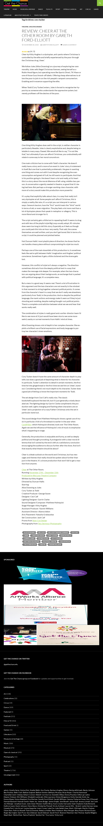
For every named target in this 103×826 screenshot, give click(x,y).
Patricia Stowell (19, 810)
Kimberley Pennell (45, 806)
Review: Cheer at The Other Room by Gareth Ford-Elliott (47, 35)
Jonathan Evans (20, 804)
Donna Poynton (71, 795)
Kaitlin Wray (48, 804)
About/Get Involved (22, 15)
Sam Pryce (22, 813)
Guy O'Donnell (92, 799)
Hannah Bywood (10, 801)
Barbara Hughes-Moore (59, 790)
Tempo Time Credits (41, 15)
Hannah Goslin (23, 801)
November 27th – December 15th (43, 472)
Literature (7, 15)
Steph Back (8, 815)
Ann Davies (45, 790)
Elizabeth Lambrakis (35, 797)
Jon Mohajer (9, 804)
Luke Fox (51, 808)
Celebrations (9, 698)
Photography (9, 757)
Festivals (7, 716)
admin (6, 790)
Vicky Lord (59, 815)
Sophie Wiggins (91, 813)
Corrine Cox (46, 795)
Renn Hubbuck (57, 810)
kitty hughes (57, 538)
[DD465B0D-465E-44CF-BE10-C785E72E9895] (51, 635)
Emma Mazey (9, 799)
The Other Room (30, 544)
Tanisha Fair (40, 815)
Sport (58, 9)
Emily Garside (76, 797)
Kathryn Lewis (9, 806)
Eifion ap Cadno (84, 795)
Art (81, 9)
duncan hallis (66, 535)
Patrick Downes (32, 810)
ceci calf (75, 532)
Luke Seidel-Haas (61, 808)
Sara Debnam (32, 813)
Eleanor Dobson (10, 797)
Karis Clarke (58, 804)
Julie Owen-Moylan (34, 804)
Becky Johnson (89, 790)
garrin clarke (29, 538)
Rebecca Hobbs (45, 810)
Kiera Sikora (32, 806)
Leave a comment (69, 45)
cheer (26, 535)
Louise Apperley (30, 808)
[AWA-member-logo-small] (38, 594)
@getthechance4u (11, 664)
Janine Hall (73, 801)
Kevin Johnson (21, 806)
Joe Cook (94, 801)
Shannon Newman (67, 813)
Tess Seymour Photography (50, 523)
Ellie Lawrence (49, 797)
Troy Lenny (49, 815)
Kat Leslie (67, 804)
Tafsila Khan (17, 815)
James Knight (53, 801)
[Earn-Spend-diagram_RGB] (51, 574)
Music (15, 9)
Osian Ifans (8, 810)
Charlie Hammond (79, 792)
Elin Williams (22, 797)
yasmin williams (55, 544)
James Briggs (43, 801)
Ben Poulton (8, 792)
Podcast (7, 761)
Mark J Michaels (75, 808)
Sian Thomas (79, 813)
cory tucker (52, 535)
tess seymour (65, 541)
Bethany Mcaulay (55, 792)
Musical (7, 748)
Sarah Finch (54, 813)
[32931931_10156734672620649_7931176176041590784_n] (45, 614)
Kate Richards (89, 804)
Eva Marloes (33, 799)
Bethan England (29, 792)
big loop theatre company (58, 532)
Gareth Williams (60, 799)
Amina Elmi (24, 790)
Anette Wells (35, 790)
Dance (40, 9)
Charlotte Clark (10, 795)
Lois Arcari (19, 808)
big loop (41, 532)
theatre (43, 544)
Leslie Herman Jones (90, 806)
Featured (7, 712)
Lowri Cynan (42, 808)
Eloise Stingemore (63, 797)
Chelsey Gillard (23, 795)
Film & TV (49, 9)
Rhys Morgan (69, 810)
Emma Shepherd (21, 799)
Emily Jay (85, 797)
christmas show (38, 535)
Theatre (6, 9)
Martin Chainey (88, 808)
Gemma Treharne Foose (76, 799)
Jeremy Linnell (84, 801)
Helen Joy (33, 801)
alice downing (29, 532)
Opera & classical (69, 9)
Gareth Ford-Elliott (50, 45)
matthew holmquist (32, 541)
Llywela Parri (9, 808)
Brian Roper (67, 792)
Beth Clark (18, 792)
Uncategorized (35, 27)
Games (96, 9)
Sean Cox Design (40, 520)
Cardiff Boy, (27, 424)
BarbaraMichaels (76, 790)
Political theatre (49, 541)
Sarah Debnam (43, 813)
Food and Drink (10, 725)
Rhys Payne (79, 810)
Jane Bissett (64, 801)
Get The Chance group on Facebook (24, 679)
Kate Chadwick (78, 804)
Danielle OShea (58, 795)
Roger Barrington (10, 813)
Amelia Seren (14, 790)
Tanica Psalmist (29, 815)
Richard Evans (89, 810)
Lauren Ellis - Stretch (73, 806)
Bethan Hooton (42, 792)
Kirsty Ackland (58, 806)
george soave (43, 538)
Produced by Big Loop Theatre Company (39, 475)
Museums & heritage (27, 9)
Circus (88, 9)
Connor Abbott (35, 795)
